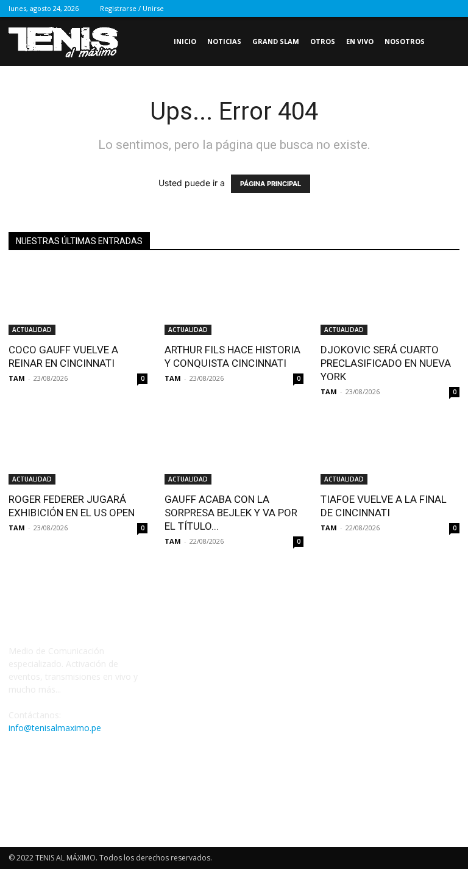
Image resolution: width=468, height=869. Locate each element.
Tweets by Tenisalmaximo (216, 661)
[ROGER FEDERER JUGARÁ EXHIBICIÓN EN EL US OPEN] (78, 450)
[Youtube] (450, 8)
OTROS (322, 41)
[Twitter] (430, 8)
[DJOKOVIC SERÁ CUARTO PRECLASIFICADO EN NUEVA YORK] (390, 300)
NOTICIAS (224, 41)
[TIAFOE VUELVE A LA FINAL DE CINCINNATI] (390, 450)
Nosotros (405, 41)
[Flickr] (390, 8)
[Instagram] (410, 8)
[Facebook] (370, 8)
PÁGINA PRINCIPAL (270, 183)
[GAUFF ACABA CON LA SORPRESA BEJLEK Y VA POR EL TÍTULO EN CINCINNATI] (234, 450)
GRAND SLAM (275, 41)
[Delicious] (350, 8)
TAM (17, 378)
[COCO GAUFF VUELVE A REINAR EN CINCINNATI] (78, 300)
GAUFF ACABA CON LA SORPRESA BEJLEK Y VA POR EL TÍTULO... (231, 512)
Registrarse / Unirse (132, 8)
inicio (185, 41)
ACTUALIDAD (32, 329)
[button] (444, 42)
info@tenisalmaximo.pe (55, 728)
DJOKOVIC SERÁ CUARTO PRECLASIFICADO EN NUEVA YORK (386, 363)
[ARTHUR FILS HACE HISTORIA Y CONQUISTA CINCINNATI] (234, 300)
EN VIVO (360, 41)
